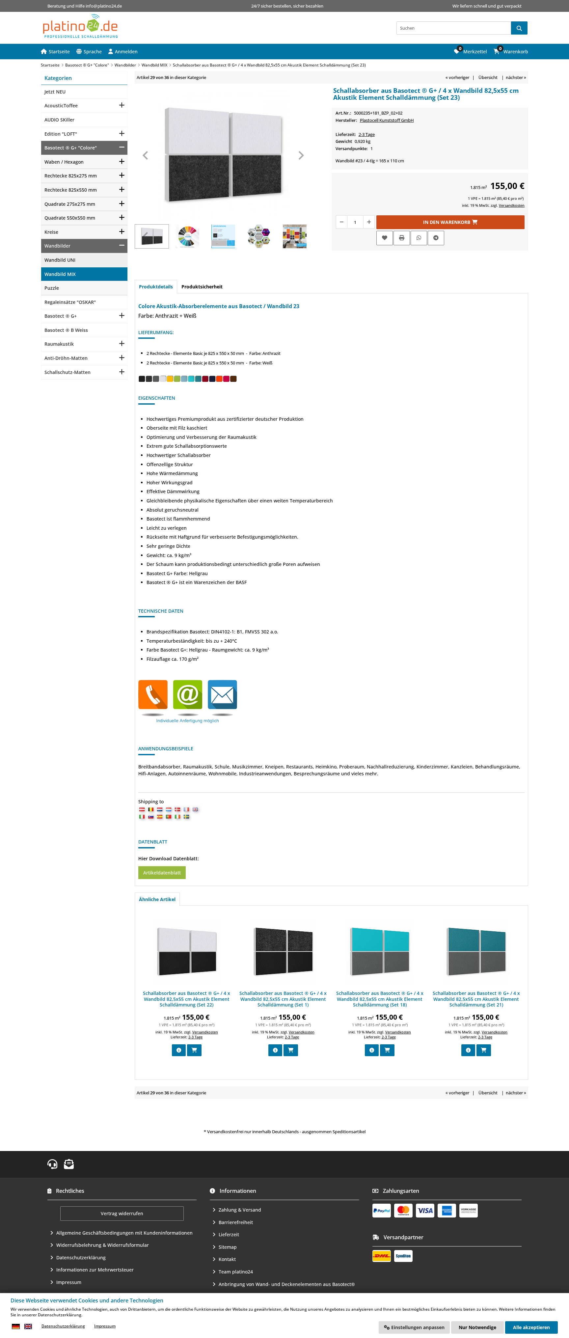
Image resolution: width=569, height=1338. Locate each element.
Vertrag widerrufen (122, 1213)
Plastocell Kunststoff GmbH (387, 120)
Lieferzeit (229, 1234)
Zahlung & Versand (240, 1210)
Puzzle (51, 288)
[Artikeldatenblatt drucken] (401, 238)
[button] (123, 51)
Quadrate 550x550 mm (69, 218)
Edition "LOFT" (60, 134)
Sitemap (228, 1247)
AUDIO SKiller (59, 120)
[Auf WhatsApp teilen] (419, 238)
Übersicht (488, 77)
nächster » (516, 77)
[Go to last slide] (146, 155)
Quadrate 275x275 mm (69, 204)
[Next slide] (301, 155)
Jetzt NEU (55, 92)
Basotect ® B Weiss (66, 330)
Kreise (51, 232)
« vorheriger (457, 77)
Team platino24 (236, 1272)
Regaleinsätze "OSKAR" (70, 302)
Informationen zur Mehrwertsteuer (95, 1270)
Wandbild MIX (60, 274)
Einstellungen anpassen (417, 1327)
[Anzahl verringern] (341, 222)
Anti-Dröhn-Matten (66, 358)
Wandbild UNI (59, 260)
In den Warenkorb (450, 222)
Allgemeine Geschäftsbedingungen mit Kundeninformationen (124, 1233)
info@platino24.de (104, 6)
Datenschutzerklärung (81, 1257)
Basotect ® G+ (60, 316)
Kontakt (227, 1259)
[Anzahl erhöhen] (369, 222)
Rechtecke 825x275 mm (70, 176)
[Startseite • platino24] (80, 26)
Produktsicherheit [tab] (202, 286)
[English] (28, 1326)
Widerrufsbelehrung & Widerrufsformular (102, 1245)
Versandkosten (512, 205)
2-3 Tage (367, 134)
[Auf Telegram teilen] (436, 238)
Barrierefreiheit (236, 1222)
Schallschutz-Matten (67, 372)
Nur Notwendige (477, 1327)
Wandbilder (57, 246)
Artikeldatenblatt (162, 873)
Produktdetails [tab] (156, 286)
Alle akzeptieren (531, 1327)
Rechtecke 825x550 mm (70, 190)
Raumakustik (59, 344)
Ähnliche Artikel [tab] (157, 899)
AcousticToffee (61, 105)
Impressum (68, 1282)
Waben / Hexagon (64, 162)
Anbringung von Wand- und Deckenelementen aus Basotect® (287, 1284)
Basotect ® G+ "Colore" (70, 148)
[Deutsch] (16, 1326)
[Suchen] (519, 28)
